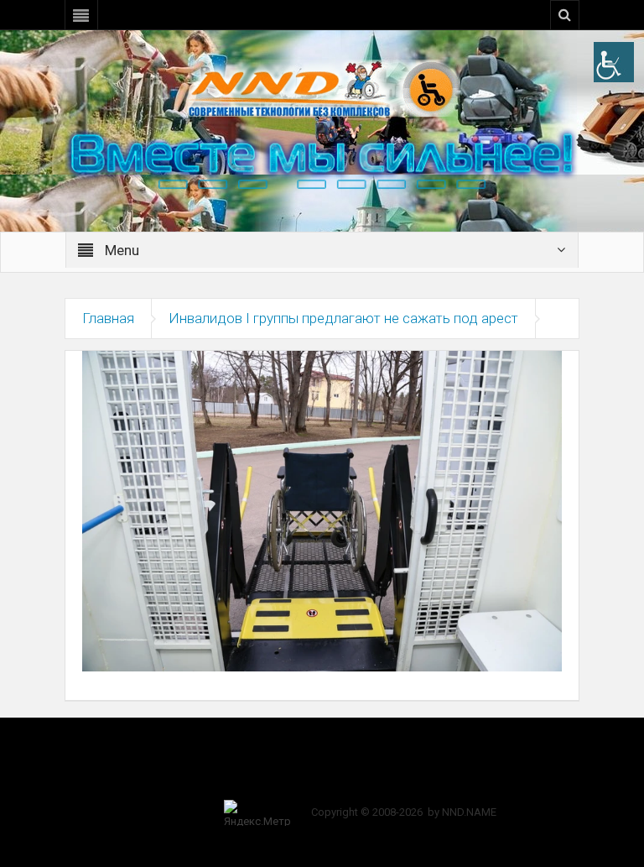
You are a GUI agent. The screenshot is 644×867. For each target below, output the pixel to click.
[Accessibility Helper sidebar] (614, 62)
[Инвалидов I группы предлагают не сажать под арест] (322, 510)
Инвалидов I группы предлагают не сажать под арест (343, 318)
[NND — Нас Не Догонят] (322, 87)
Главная (108, 318)
